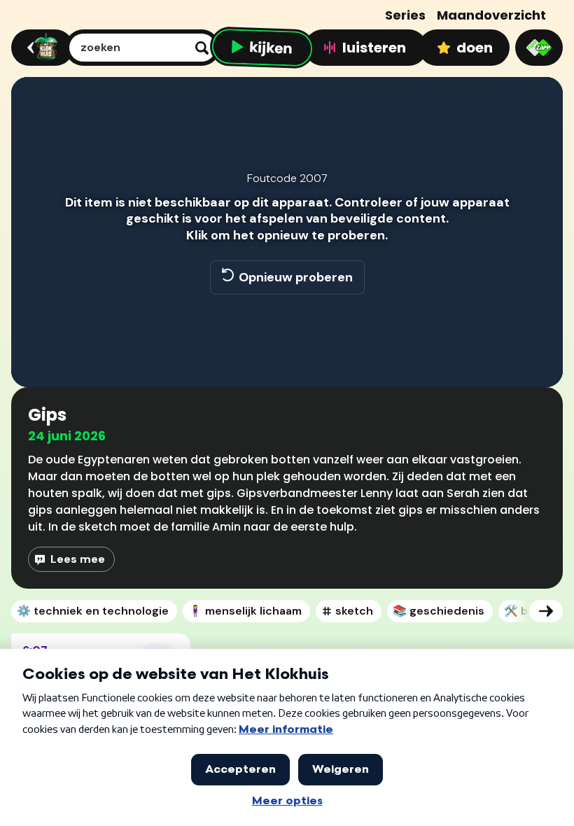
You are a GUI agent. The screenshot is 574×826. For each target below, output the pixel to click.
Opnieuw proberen (296, 276)
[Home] (40, 47)
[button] (36, 356)
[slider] (284, 326)
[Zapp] (539, 47)
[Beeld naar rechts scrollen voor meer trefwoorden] (546, 611)
